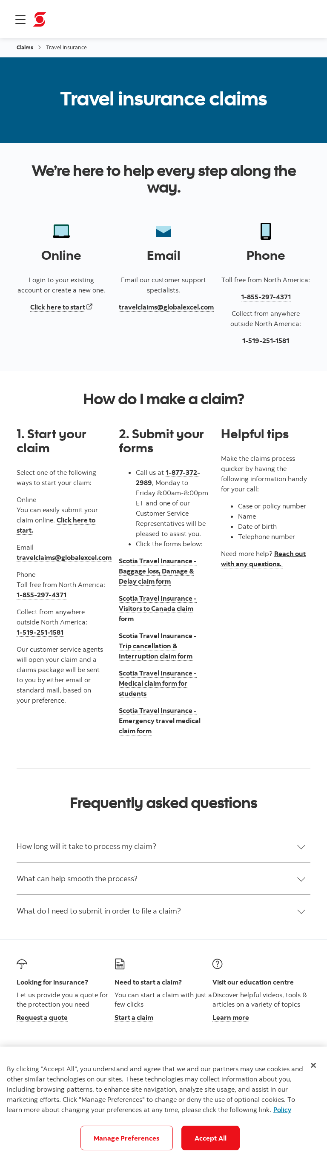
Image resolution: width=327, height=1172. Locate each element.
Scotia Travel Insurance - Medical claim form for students (158, 683)
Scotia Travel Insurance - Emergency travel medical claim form (160, 720)
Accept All (211, 1138)
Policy (282, 1109)
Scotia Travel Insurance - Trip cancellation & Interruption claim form (158, 645)
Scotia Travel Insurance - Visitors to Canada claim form (158, 608)
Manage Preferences (127, 1138)
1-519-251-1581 (40, 632)
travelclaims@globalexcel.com (64, 557)
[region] (163, 1109)
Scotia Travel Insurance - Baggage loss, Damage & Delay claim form (158, 570)
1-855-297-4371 (41, 594)
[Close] (313, 1065)
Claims (25, 47)
